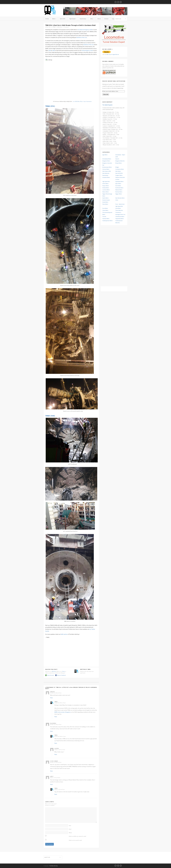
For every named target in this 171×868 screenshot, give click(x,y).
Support (114, 19)
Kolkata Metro (105, 187)
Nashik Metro (105, 198)
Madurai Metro (118, 189)
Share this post (50, 675)
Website (70, 832)
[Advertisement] (71, 652)
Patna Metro (105, 204)
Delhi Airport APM (106, 171)
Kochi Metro (118, 185)
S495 (49, 50)
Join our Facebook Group (121, 2)
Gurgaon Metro (118, 175)
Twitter (63, 671)
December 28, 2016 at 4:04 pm (55, 724)
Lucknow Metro (106, 189)
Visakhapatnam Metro (107, 220)
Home (47, 19)
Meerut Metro (105, 191)
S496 (53, 50)
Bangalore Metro (106, 161)
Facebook (118, 866)
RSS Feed (54, 671)
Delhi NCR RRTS (119, 173)
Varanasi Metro (105, 218)
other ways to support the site (112, 54)
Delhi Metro (60, 27)
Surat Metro (118, 208)
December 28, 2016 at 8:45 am (55, 693)
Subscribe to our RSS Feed (115, 2)
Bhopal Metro (118, 163)
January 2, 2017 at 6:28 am (55, 777)
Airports (117, 158)
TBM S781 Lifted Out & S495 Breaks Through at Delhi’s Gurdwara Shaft (70, 25)
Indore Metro (105, 183)
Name (70, 825)
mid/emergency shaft (87, 50)
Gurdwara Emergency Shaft (85, 29)
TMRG (54, 27)
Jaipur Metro (118, 183)
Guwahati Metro (106, 177)
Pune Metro (105, 208)
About (99, 19)
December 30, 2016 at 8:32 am (55, 762)
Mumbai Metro (118, 191)
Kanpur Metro (105, 185)
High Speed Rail (106, 181)
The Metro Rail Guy (53, 865)
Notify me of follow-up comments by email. (77, 836)
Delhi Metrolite (105, 173)
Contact (106, 19)
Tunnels (104, 216)
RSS (115, 866)
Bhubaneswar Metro (107, 167)
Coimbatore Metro (119, 169)
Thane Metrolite (119, 210)
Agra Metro (104, 154)
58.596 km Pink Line (81, 37)
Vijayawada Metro (119, 218)
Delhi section (64, 634)
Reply (51, 697)
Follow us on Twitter (118, 2)
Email (70, 829)
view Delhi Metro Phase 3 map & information (82, 101)
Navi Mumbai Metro (120, 198)
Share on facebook (61, 675)
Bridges (117, 167)
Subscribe (105, 94)
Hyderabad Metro (119, 181)
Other (116, 200)
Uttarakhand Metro (119, 216)
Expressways (105, 175)
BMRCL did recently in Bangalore (62, 712)
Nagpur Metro (118, 194)
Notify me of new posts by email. (75, 840)
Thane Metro (105, 210)
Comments (66, 27)
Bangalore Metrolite (120, 161)
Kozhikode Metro (119, 187)
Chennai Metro (105, 169)
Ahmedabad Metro (106, 158)
